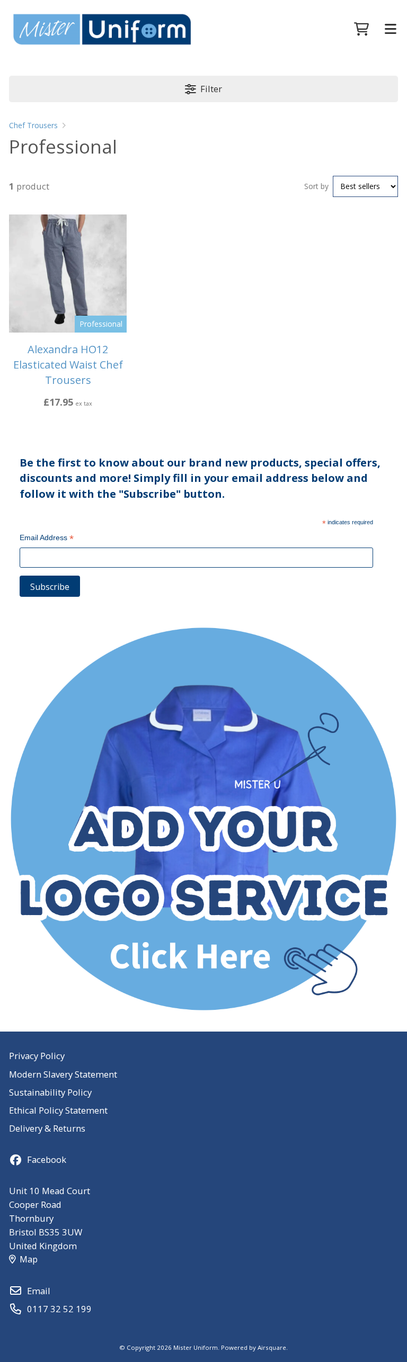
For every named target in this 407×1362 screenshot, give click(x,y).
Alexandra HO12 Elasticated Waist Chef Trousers (68, 365)
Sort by (316, 186)
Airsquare (272, 1347)
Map (29, 1259)
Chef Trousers (33, 125)
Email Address (47, 539)
